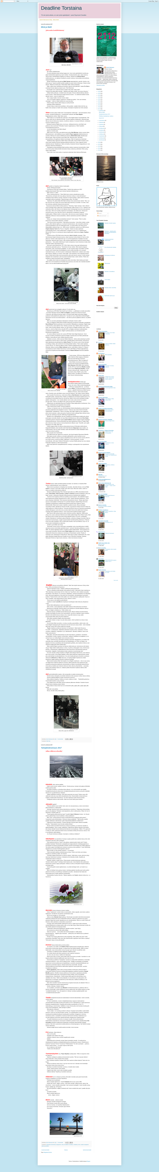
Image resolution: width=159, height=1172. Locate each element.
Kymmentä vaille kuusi (110, 295)
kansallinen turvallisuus (68, 1144)
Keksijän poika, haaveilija (110, 287)
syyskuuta (101, 124)
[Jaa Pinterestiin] (72, 739)
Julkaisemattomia (102, 463)
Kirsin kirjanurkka (102, 441)
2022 (99, 99)
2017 (99, 108)
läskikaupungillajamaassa (104, 479)
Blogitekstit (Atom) (48, 1152)
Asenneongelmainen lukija (110, 387)
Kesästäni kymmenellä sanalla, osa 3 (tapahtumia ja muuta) (111, 455)
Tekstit (99, 213)
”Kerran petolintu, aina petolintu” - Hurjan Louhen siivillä (110, 485)
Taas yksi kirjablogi (102, 494)
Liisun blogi (101, 559)
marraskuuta (102, 120)
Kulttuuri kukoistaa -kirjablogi (105, 419)
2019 (99, 105)
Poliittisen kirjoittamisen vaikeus (106, 116)
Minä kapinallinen (108, 354)
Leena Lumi (101, 375)
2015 (99, 144)
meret (79, 1144)
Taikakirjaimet (101, 532)
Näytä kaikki (116, 580)
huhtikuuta (101, 134)
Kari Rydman (101, 353)
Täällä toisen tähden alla (104, 543)
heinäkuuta (101, 128)
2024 (99, 95)
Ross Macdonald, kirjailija (110, 247)
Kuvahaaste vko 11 (109, 522)
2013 (99, 148)
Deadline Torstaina (61, 8)
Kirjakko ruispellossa (103, 510)
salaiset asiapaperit (85, 1144)
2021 (99, 101)
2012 (99, 150)
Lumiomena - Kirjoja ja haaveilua (106, 430)
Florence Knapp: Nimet (109, 420)
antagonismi (58, 1144)
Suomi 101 (101, 118)
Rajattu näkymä (102, 570)
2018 (99, 106)
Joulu (62, 1144)
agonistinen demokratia (51, 1144)
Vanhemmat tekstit (87, 1150)
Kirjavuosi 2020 (101, 544)
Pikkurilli (100, 474)
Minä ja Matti (46, 27)
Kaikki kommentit (102, 215)
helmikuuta (101, 138)
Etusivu (66, 1150)
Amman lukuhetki (102, 364)
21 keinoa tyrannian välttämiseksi (109, 240)
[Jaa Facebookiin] (70, 739)
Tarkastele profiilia (100, 85)
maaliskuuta (102, 136)
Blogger (88, 1161)
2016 (99, 142)
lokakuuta (101, 122)
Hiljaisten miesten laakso (110, 223)
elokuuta (101, 126)
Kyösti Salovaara (110, 67)
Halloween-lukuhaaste (109, 533)
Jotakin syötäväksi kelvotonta (105, 408)
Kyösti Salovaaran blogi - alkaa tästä (49, 19)
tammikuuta (102, 140)
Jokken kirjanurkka (102, 331)
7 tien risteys (107, 279)
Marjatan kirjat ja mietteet (104, 452)
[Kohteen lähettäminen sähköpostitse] (66, 739)
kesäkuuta (101, 130)
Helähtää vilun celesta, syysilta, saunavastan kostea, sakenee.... (109, 378)
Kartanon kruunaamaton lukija (105, 386)
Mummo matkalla (102, 505)
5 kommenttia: (60, 739)
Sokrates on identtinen (110, 271)
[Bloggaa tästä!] (67, 739)
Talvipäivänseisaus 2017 (51, 748)
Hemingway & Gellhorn (110, 255)
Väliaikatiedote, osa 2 (102, 475)
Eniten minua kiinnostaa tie (104, 483)
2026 (99, 91)
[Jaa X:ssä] (69, 739)
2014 (99, 146)
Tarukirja (100, 342)
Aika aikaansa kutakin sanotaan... (105, 506)
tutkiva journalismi (45, 1146)
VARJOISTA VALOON (103, 521)
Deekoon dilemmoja (103, 397)
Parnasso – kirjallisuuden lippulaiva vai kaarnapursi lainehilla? (110, 232)
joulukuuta (101, 110)
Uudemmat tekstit (45, 1150)
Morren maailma (102, 548)
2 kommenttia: (60, 1142)
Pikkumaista (107, 263)
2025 (99, 93)
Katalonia (76, 1144)
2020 (99, 103)
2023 (99, 97)
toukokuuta (101, 132)
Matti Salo (48, 741)
